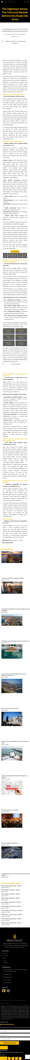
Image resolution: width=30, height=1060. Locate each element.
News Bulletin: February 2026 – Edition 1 (12, 914)
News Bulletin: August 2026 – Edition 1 (11, 886)
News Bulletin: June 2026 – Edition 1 (10, 894)
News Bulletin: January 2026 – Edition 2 (11, 919)
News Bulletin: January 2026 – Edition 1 (11, 923)
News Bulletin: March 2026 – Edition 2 (11, 902)
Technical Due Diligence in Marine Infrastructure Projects (14, 776)
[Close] (4, 1047)
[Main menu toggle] (24, 1)
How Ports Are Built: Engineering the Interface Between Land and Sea (13, 674)
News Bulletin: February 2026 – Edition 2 (12, 910)
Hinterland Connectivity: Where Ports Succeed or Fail (15, 641)
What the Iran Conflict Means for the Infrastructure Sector (15, 742)
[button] (28, 2)
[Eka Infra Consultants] (8, 2)
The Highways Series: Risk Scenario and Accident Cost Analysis (15, 874)
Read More (2, 1055)
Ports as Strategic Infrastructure (10, 708)
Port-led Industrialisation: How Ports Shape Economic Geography (15, 609)
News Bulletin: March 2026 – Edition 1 (11, 906)
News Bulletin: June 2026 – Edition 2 (10, 890)
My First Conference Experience (9, 843)
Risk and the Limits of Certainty (9, 810)
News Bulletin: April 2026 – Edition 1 (10, 898)
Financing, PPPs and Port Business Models (12, 578)
